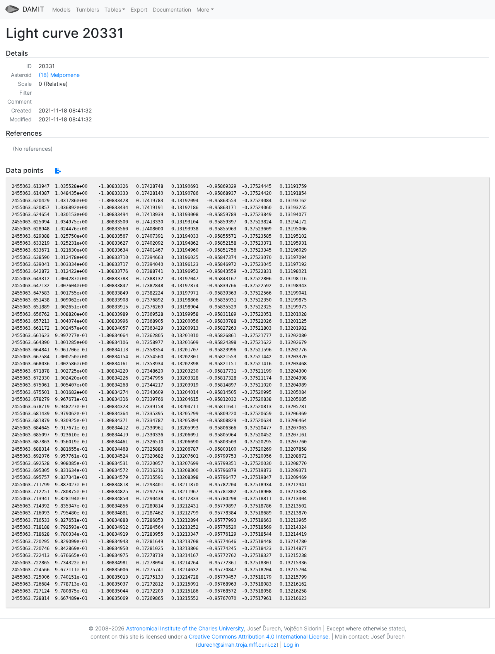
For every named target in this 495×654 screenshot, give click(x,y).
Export (139, 9)
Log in (291, 644)
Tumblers (87, 9)
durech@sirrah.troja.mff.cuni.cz (237, 644)
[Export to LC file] (57, 170)
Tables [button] (112, 9)
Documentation (172, 9)
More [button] (202, 9)
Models (61, 9)
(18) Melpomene (59, 75)
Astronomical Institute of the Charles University (185, 628)
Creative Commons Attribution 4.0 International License (258, 636)
